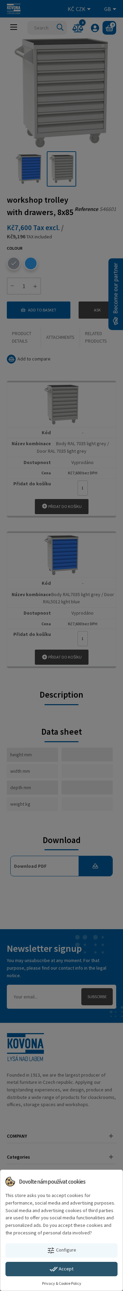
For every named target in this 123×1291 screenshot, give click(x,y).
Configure (61, 1250)
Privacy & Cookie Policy (61, 1283)
